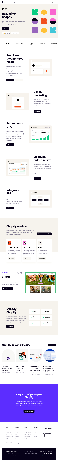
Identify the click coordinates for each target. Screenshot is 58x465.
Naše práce (5, 28)
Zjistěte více (10, 79)
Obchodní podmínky (18, 455)
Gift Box (16, 432)
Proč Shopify (10, 326)
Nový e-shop (8, 430)
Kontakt (35, 434)
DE (48, 434)
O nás (35, 430)
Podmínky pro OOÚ (10, 455)
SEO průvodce (27, 436)
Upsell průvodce (27, 438)
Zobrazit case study (7, 288)
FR (45, 434)
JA (43, 435)
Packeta (17, 438)
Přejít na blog (52, 344)
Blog (25, 430)
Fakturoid (17, 436)
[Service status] (47, 456)
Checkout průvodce (28, 434)
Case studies (19, 79)
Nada (16, 434)
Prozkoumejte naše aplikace (44, 233)
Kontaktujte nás (51, 2)
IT (45, 435)
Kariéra (35, 432)
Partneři (35, 436)
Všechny (17, 443)
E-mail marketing (9, 436)
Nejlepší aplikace (27, 432)
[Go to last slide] (18, 272)
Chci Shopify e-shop (29, 411)
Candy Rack (17, 430)
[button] (14, 2)
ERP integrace (9, 438)
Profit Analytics (9, 134)
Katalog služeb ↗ (9, 442)
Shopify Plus (14, 71)
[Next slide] (21, 272)
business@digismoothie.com (46, 451)
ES (50, 434)
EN (43, 434)
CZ (48, 435)
